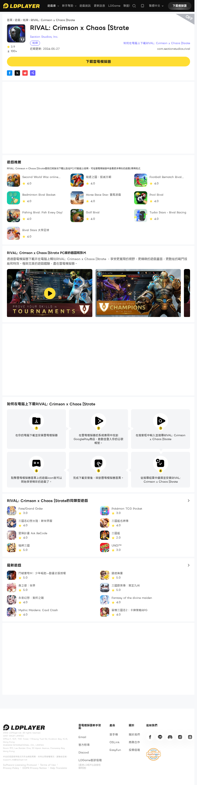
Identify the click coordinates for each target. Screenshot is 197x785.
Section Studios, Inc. (44, 37)
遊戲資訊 (85, 6)
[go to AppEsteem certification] (153, 754)
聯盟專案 (129, 6)
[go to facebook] (150, 737)
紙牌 (25, 20)
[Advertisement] (98, 118)
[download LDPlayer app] (142, 6)
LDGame (114, 6)
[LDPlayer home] (21, 5)
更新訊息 (99, 6)
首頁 (10, 20)
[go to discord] (170, 737)
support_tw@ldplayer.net (15, 759)
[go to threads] (190, 737)
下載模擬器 (180, 6)
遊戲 (18, 20)
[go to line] (160, 737)
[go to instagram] (180, 737)
